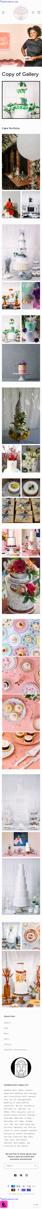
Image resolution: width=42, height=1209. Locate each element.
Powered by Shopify (29, 1194)
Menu (6, 1034)
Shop (6, 1028)
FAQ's (7, 1039)
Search (7, 1023)
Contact (8, 1044)
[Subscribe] (35, 1166)
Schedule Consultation (15, 1050)
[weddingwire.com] (21, 1)
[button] (3, 12)
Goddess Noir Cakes (17, 1194)
